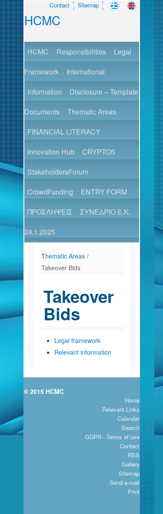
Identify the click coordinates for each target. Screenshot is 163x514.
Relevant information (82, 352)
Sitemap (88, 5)
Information (44, 92)
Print (134, 491)
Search (131, 427)
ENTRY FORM (104, 192)
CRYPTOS (99, 152)
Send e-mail (125, 482)
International (86, 72)
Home (132, 400)
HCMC (42, 20)
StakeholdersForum (57, 172)
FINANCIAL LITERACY (63, 132)
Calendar (128, 418)
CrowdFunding (50, 192)
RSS (134, 455)
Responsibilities (81, 52)
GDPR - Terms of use (112, 437)
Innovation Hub (50, 152)
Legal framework (77, 340)
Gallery (131, 464)
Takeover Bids (60, 267)
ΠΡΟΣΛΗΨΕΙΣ (49, 212)
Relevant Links (121, 409)
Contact (60, 5)
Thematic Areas (91, 112)
